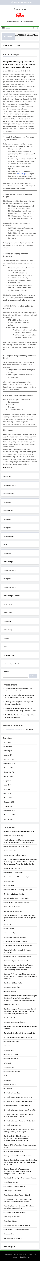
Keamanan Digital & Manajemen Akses (17, 957)
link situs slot (9, 511)
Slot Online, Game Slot (12, 1093)
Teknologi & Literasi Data (12, 1191)
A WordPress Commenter (13, 730)
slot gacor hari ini (10, 485)
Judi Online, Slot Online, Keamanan (16, 941)
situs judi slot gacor (11, 1054)
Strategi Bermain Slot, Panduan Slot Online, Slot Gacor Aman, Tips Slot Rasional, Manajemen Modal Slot (20, 1162)
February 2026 (9, 751)
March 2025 (8, 798)
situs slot (7, 502)
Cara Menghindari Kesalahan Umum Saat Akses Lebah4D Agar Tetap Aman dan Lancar (18, 2)
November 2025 (9, 764)
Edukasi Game (9, 885)
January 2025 (8, 806)
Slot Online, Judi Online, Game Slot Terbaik (18, 1097)
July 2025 (7, 781)
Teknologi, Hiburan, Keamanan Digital (17, 1225)
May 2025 (7, 789)
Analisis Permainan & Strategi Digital (16, 847)
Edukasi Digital (9, 881)
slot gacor (7, 519)
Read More (6, 467)
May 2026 (7, 742)
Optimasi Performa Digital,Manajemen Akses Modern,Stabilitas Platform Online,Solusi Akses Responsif (20, 976)
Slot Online (8, 1089)
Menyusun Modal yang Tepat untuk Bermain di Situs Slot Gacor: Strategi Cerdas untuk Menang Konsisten (19, 64)
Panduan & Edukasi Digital (13, 983)
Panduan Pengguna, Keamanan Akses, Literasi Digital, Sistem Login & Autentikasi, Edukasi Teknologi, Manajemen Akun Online (20, 1011)
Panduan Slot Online (11, 1018)
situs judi (7, 1046)
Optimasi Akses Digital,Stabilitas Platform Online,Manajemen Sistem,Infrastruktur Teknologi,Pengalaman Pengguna (18, 967)
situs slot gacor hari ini (12, 596)
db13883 (8, 71)
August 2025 (8, 776)
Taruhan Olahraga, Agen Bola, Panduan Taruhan (20, 1178)
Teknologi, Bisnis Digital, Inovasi (15, 1212)
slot (5, 545)
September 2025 (9, 772)
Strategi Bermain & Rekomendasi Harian (18, 1156)
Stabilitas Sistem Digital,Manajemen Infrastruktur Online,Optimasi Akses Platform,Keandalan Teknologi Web (16, 1138)
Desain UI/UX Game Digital (13, 873)
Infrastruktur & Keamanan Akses (15, 937)
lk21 (5, 647)
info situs (7, 924)
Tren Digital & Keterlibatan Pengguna (16, 1230)
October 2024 (8, 819)
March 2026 (8, 746)
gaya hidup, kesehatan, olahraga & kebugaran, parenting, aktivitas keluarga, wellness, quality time (19, 917)
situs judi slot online (11, 1059)
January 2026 (8, 755)
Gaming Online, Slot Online (13, 911)
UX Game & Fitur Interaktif (13, 1238)
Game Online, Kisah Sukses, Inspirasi (16, 903)
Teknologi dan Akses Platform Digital (17, 1195)
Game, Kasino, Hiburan (12, 907)
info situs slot (9, 929)
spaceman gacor (10, 655)
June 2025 (7, 785)
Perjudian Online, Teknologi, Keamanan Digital (19, 1033)
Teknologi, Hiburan (10, 1221)
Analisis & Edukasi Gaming (13, 836)
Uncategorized (9, 1234)
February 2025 (9, 802)
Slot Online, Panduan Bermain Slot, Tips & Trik (19, 1110)
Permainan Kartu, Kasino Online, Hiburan (18, 1037)
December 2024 (9, 811)
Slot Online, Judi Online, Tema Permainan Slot (19, 1101)
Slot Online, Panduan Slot (12, 1125)
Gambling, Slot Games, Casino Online (17, 898)
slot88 (6, 638)
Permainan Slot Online (11, 1042)
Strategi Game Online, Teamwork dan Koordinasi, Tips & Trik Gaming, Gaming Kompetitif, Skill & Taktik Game (17, 1171)
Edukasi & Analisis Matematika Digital (17, 877)
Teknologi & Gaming (11, 1182)
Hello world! (29, 730)
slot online (7, 621)
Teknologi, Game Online (12, 1217)
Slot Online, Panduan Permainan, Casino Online (20, 1121)
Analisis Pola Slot (10, 851)
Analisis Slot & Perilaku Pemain (15, 855)
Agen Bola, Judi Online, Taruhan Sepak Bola (19, 831)
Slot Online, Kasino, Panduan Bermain (17, 1106)
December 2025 (9, 759)
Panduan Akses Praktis (12, 987)
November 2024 (9, 815)
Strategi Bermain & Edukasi (13, 1152)
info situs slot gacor (11, 933)
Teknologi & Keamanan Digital (14, 1186)
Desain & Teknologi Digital (13, 868)
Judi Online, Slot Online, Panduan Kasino (18, 946)
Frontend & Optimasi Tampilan (14, 894)
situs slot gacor (22, 174)
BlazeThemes (24, 1257)
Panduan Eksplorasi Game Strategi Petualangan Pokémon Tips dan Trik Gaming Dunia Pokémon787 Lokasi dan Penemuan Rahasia (20, 998)
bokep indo (8, 604)
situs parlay (8, 630)
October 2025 (8, 768)
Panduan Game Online (11, 1005)
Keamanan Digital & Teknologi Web (16, 961)
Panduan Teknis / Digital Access (15, 1022)
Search (6, 672)
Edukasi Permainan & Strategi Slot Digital (18, 890)
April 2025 (7, 793)
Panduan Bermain (10, 991)
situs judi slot (9, 1050)
